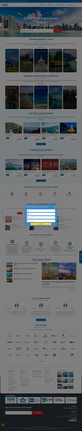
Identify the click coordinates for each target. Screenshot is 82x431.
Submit (41, 224)
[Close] (55, 206)
